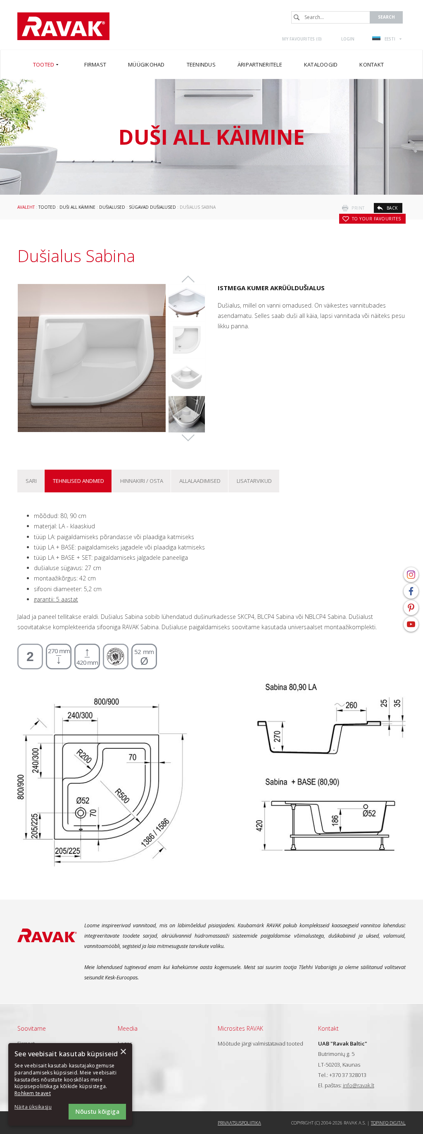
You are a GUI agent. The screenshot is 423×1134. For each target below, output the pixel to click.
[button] (37, 1107)
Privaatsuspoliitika (239, 1123)
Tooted (47, 207)
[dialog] (70, 1084)
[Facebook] (411, 591)
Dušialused (112, 207)
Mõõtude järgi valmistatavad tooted (260, 1043)
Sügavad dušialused (152, 207)
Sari (31, 481)
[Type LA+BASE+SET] (186, 377)
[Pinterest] (411, 607)
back (392, 208)
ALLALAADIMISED (200, 481)
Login (347, 39)
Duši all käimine (77, 207)
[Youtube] (411, 624)
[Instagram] (411, 574)
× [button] (123, 1052)
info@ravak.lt (358, 1085)
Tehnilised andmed (78, 481)
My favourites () (302, 39)
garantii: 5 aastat (56, 599)
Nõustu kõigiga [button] (97, 1111)
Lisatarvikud (254, 481)
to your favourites (376, 219)
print (358, 208)
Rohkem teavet (32, 1093)
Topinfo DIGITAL (388, 1123)
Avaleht (26, 207)
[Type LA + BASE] (186, 302)
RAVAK (63, 26)
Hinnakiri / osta (141, 481)
